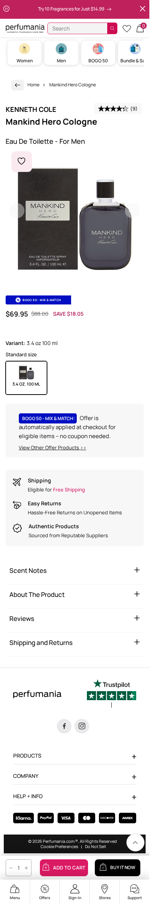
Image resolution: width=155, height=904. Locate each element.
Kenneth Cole (31, 109)
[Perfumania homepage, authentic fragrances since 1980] (25, 28)
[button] (140, 28)
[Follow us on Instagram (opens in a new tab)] (81, 726)
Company (25, 775)
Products (27, 755)
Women (25, 60)
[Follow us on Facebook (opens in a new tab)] (64, 726)
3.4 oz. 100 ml (26, 384)
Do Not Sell (95, 846)
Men (61, 60)
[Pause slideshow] (6, 9)
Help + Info (28, 796)
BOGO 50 (98, 60)
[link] (17, 85)
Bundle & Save (135, 60)
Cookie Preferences (59, 846)
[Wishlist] (127, 28)
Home (33, 84)
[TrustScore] (111, 693)
